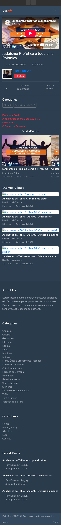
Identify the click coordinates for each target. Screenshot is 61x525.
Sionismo (7, 387)
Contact (6, 438)
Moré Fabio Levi (22, 70)
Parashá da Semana (13, 372)
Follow (20, 76)
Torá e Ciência (9, 398)
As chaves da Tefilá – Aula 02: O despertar (27, 216)
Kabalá (6, 346)
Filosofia (8, 105)
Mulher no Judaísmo (13, 364)
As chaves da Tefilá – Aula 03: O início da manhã (30, 235)
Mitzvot (6, 357)
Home (5, 423)
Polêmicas (8, 375)
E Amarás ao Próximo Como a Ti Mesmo (25, 169)
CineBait (6, 334)
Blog (5, 435)
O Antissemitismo (12, 368)
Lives (5, 349)
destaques (8, 338)
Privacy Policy (9, 427)
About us (7, 431)
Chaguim (7, 331)
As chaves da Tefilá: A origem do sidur (24, 198)
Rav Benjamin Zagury (12, 202)
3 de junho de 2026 (16, 468)
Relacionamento (11, 379)
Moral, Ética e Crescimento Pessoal (21, 360)
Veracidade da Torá (25, 105)
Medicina (7, 353)
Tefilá (5, 394)
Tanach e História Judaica (15, 390)
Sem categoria (10, 383)
